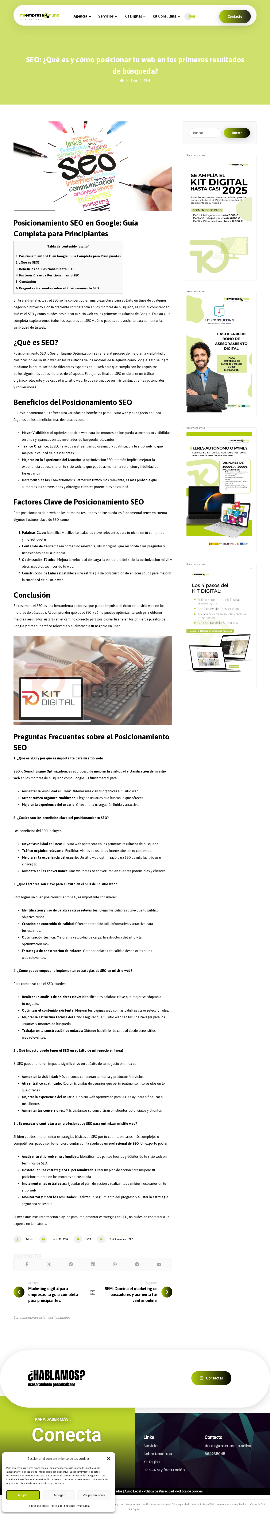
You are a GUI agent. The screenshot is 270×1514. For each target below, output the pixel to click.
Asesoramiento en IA (137, 1504)
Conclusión (26, 281)
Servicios (151, 1445)
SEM (88, 1239)
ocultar (83, 246)
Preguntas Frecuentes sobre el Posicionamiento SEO (57, 288)
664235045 (215, 1453)
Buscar (237, 133)
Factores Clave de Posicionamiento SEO (48, 275)
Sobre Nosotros (157, 1453)
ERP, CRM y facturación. (164, 1469)
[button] (109, 1459)
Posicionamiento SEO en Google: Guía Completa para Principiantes (68, 256)
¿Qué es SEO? (28, 262)
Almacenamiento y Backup (232, 1504)
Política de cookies (38, 1505)
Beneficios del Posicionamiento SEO (45, 269)
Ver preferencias (94, 1495)
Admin (29, 1239)
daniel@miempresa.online (228, 1445)
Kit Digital (151, 1461)
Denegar (59, 1495)
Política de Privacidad (63, 1505)
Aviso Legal (83, 1505)
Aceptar (23, 1495)
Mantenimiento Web (203, 1504)
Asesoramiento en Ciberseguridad (170, 1504)
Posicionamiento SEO (121, 1239)
